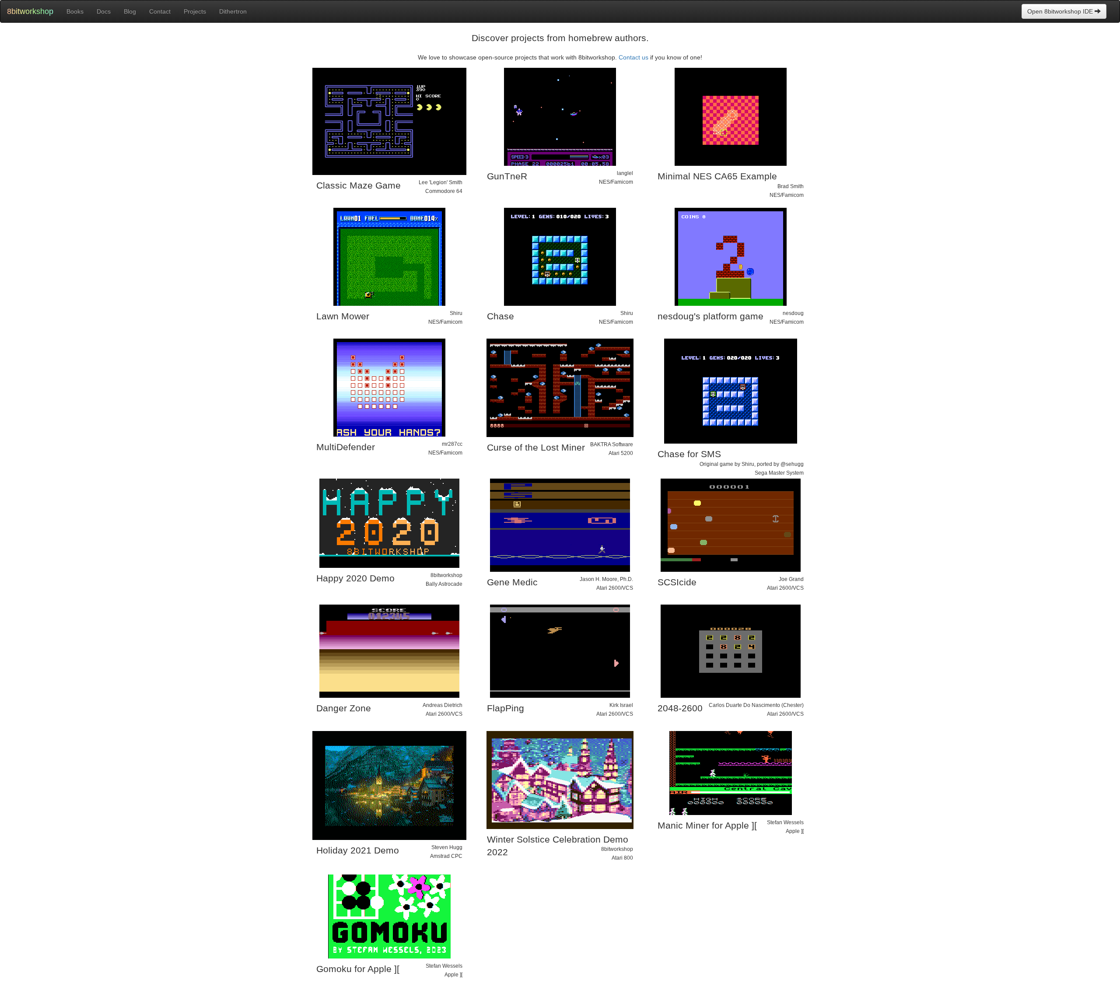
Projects (195, 11)
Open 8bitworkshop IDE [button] (1061, 11)
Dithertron (233, 11)
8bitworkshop (30, 11)
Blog (130, 11)
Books (75, 11)
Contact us (633, 57)
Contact (160, 11)
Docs (104, 11)
